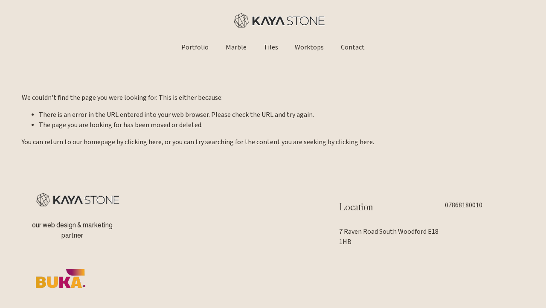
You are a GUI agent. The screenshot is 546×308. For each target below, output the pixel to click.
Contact (353, 47)
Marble (236, 47)
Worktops (309, 47)
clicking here (143, 142)
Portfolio (195, 47)
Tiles (271, 47)
